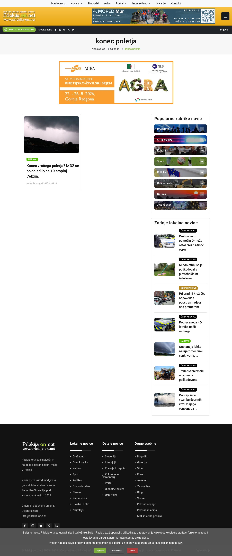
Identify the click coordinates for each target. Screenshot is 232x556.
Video (140, 468)
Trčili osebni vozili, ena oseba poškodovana (191, 375)
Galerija (142, 462)
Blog (140, 492)
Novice (74, 3)
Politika (77, 480)
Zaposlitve (143, 486)
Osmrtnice (111, 495)
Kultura (77, 468)
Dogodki (93, 3)
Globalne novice (114, 489)
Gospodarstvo (81, 486)
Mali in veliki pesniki (149, 516)
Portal (119, 3)
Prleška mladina (147, 510)
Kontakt (176, 3)
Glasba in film (81, 504)
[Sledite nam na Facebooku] (55, 29)
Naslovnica (58, 3)
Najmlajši (78, 510)
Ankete (141, 480)
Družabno (78, 456)
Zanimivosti (80, 498)
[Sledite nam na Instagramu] (60, 29)
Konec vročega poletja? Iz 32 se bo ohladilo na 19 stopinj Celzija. (52, 171)
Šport (76, 474)
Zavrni (132, 551)
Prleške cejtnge (146, 504)
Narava (32, 159)
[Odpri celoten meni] (225, 16)
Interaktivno (140, 3)
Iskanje (161, 3)
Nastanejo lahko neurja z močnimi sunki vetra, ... (191, 351)
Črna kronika (80, 462)
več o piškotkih (116, 542)
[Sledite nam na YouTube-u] (64, 29)
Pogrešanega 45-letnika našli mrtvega (190, 327)
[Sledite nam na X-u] (69, 29)
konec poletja (132, 49)
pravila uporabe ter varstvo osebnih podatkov (155, 542)
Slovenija (110, 456)
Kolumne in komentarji (110, 476)
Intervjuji (110, 462)
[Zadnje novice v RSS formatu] (73, 29)
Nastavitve (116, 551)
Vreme (141, 498)
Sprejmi (100, 551)
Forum (141, 474)
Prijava (224, 29)
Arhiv (107, 3)
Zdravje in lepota (115, 468)
